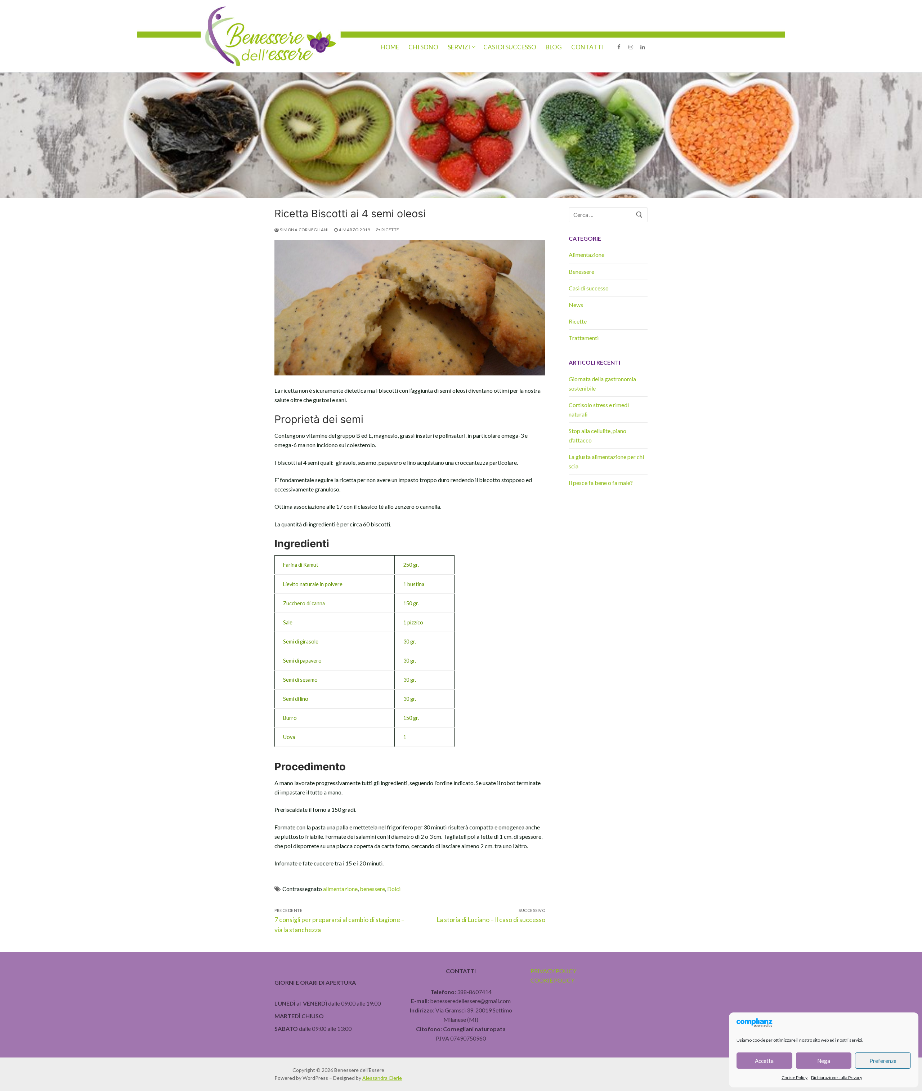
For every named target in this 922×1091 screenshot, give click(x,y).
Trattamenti (584, 337)
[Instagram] (631, 47)
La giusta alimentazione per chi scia (606, 461)
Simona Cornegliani (303, 229)
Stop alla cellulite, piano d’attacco (597, 435)
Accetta (764, 1060)
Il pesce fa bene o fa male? (601, 482)
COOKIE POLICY (552, 980)
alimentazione (340, 888)
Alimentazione (586, 254)
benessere (372, 888)
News (576, 304)
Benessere (581, 271)
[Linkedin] (643, 47)
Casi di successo (589, 288)
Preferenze (882, 1060)
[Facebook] (619, 47)
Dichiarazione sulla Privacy (836, 1077)
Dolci (393, 888)
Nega (823, 1060)
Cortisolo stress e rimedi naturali (599, 409)
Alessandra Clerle (382, 1078)
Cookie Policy (794, 1077)
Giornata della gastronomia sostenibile (602, 383)
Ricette (390, 229)
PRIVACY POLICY (553, 970)
